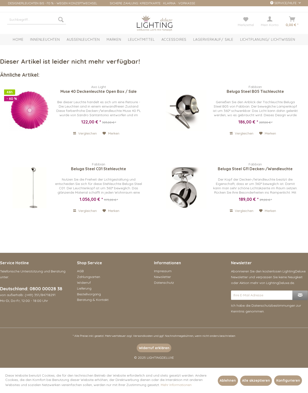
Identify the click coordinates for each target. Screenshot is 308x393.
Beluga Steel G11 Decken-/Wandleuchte (255, 168)
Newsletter (162, 277)
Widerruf (84, 282)
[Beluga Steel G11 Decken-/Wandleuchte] (186, 188)
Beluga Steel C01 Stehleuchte (98, 168)
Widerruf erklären (154, 348)
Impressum (163, 271)
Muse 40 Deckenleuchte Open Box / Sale (98, 91)
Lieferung (84, 288)
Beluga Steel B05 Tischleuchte (255, 91)
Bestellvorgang (89, 294)
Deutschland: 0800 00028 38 (31, 288)
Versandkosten (143, 336)
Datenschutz (164, 282)
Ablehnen (228, 380)
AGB (80, 271)
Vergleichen (87, 133)
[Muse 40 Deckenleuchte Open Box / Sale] (29, 110)
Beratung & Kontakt (93, 300)
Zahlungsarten (88, 277)
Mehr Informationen (176, 385)
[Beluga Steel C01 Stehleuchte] (29, 188)
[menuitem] (36, 19)
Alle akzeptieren (256, 380)
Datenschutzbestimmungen (273, 305)
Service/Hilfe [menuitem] (285, 3)
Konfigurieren (288, 380)
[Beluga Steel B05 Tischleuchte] (186, 110)
